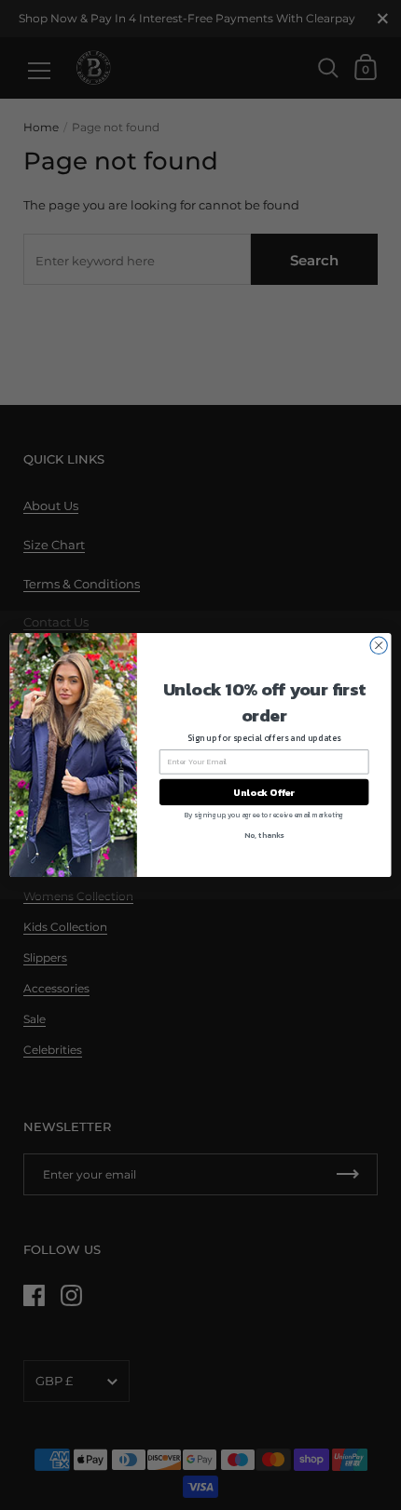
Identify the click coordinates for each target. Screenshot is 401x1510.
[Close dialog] (378, 645)
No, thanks (263, 835)
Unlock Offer (264, 792)
